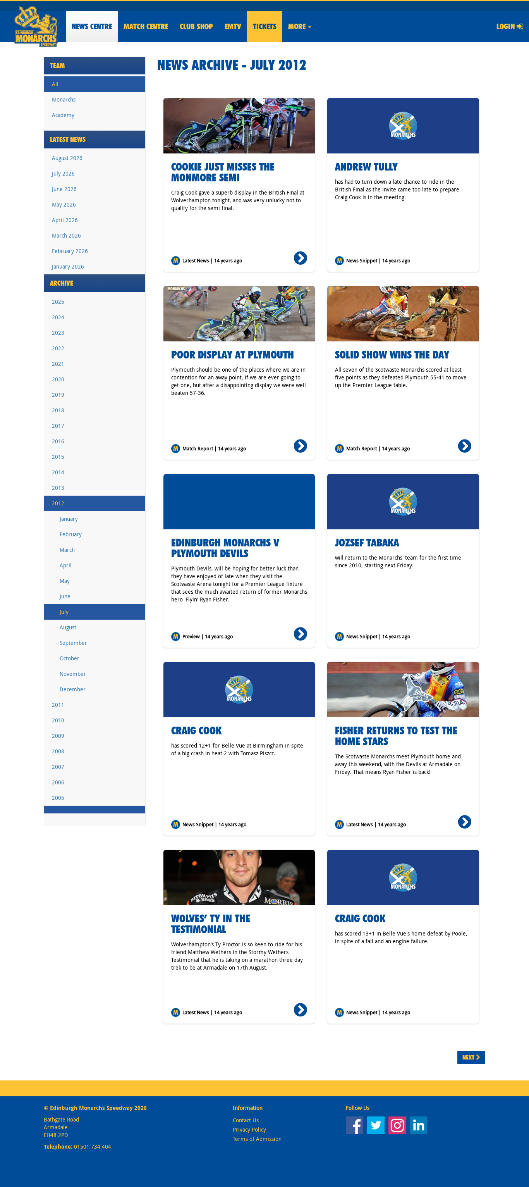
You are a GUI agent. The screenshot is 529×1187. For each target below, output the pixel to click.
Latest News (68, 139)
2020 (58, 379)
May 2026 (64, 204)
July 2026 (63, 173)
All (55, 84)
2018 (58, 410)
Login (506, 26)
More (297, 26)
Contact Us (246, 1120)
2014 (58, 472)
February (71, 534)
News (92, 26)
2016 (58, 441)
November (73, 673)
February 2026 (70, 251)
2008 (58, 751)
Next (469, 1057)
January (69, 518)
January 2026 (68, 266)
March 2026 (66, 235)
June (65, 596)
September (73, 642)
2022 (58, 348)
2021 (58, 363)
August (68, 627)
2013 (58, 487)
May (65, 580)
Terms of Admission (257, 1138)
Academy (63, 115)
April (66, 565)
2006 (58, 782)
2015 (58, 456)
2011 (58, 704)
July (64, 611)
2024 (58, 317)
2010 (58, 720)
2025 (58, 301)
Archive (61, 283)
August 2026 (67, 158)
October (69, 658)
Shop (196, 26)
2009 (58, 735)
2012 (58, 503)
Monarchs (64, 99)
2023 (58, 332)
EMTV (233, 26)
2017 (58, 425)
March (67, 549)
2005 (58, 797)
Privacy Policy (249, 1129)
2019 (58, 394)
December (73, 689)
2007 (58, 766)
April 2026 (65, 220)
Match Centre (146, 26)
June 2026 (64, 189)
